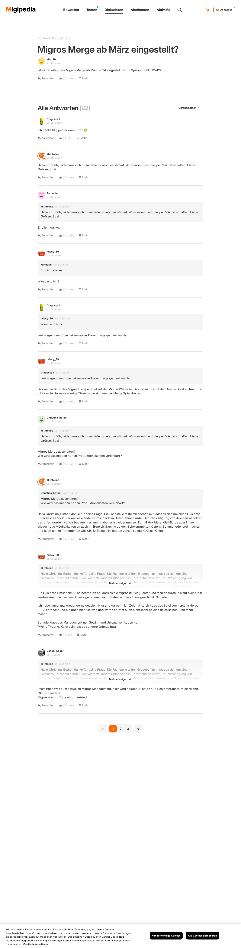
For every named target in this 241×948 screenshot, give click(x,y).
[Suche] (179, 10)
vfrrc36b (52, 59)
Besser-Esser (55, 651)
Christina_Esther (57, 417)
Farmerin (52, 193)
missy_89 (53, 251)
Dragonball (53, 119)
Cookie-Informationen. (36, 944)
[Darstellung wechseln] (208, 10)
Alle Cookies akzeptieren (202, 935)
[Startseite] (21, 10)
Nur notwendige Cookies (166, 935)
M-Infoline (53, 154)
